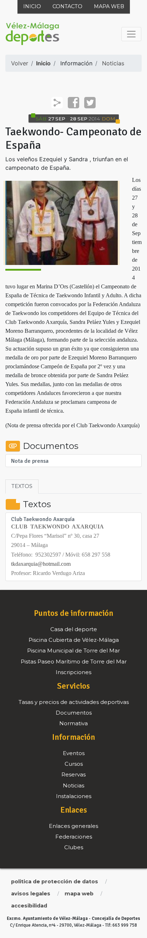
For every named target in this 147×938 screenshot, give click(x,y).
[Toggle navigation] (131, 34)
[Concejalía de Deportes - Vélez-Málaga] (32, 34)
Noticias (113, 63)
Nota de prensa (30, 461)
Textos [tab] (21, 486)
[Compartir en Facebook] (73, 102)
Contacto (67, 6)
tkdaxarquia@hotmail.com (41, 564)
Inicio (32, 6)
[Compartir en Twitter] (90, 102)
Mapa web (109, 6)
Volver (19, 63)
